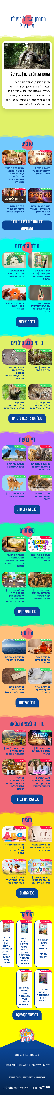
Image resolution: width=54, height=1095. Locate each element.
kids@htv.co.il (11, 1065)
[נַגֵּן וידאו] (27, 56)
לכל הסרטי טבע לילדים (27, 418)
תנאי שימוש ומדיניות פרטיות (34, 1077)
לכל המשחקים (27, 611)
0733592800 (24, 1065)
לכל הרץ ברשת (27, 509)
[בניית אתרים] (46, 1087)
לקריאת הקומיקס (27, 1015)
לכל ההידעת (27, 702)
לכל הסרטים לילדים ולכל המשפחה (27, 225)
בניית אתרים (37, 1087)
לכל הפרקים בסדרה (27, 799)
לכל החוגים (27, 893)
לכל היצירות (27, 322)
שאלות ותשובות (15, 1077)
